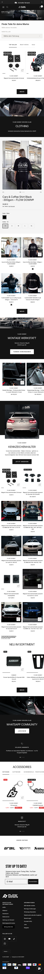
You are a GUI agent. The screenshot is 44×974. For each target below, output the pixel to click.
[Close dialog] (31, 475)
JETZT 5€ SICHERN (22, 490)
